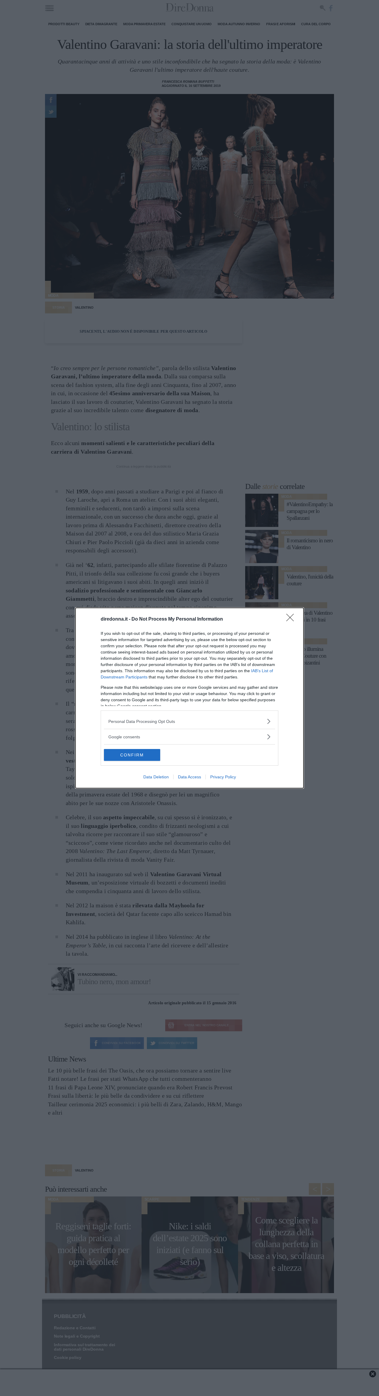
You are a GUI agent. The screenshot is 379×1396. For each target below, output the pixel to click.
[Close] (292, 619)
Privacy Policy (223, 777)
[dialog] (189, 698)
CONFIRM (132, 755)
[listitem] (189, 721)
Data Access (189, 777)
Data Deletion (156, 777)
